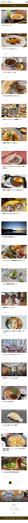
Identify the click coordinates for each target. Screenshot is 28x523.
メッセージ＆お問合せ (14, 509)
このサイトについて (14, 507)
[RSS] (14, 513)
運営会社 (14, 504)
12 (17, 482)
